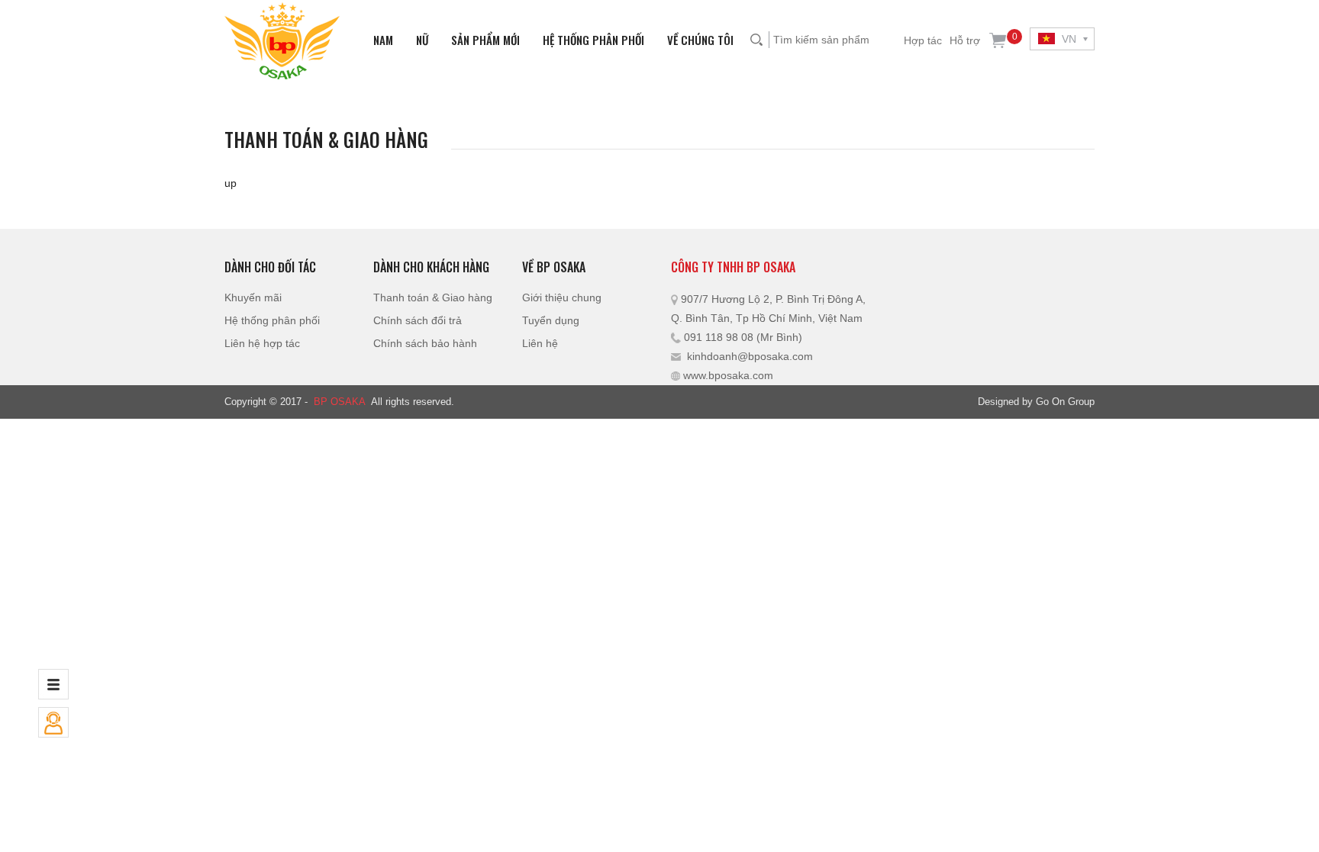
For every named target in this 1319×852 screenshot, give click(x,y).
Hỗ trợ (965, 40)
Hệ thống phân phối (593, 39)
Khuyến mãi (253, 297)
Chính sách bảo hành (425, 343)
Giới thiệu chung (561, 297)
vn (1067, 39)
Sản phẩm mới (485, 39)
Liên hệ (540, 343)
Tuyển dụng (550, 320)
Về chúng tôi (700, 39)
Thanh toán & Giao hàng (432, 297)
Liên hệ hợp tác (262, 343)
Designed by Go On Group (1036, 401)
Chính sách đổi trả (417, 320)
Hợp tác (923, 40)
